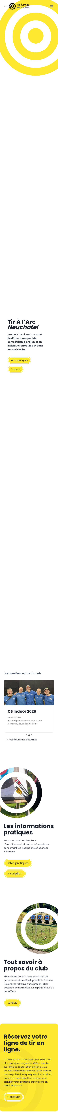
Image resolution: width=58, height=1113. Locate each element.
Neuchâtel (23, 723)
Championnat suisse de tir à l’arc (26, 720)
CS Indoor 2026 (22, 711)
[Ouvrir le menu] (51, 6)
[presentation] (29, 692)
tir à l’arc (33, 723)
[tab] (26, 735)
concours (12, 723)
